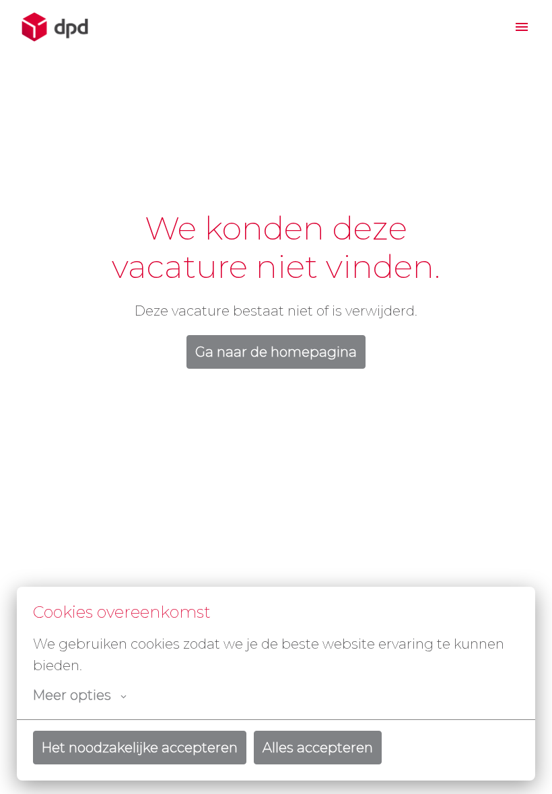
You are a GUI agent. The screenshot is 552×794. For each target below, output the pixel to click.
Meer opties (72, 695)
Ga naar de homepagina (276, 352)
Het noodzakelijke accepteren (140, 747)
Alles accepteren (318, 747)
